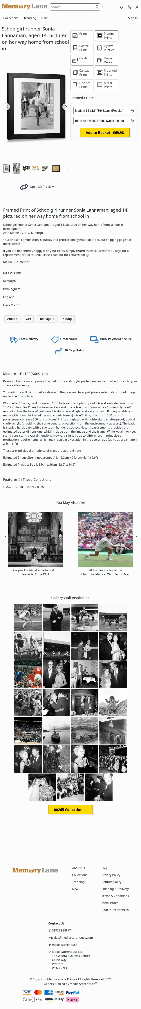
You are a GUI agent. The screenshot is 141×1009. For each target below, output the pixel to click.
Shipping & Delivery (115, 889)
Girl (28, 319)
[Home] (25, 10)
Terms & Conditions (115, 896)
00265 (41, 487)
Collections (11, 18)
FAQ (104, 868)
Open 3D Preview (41, 187)
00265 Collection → (70, 809)
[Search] (97, 7)
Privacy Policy (111, 875)
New (44, 18)
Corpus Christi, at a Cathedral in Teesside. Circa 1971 (35, 572)
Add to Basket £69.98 (105, 132)
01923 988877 (61, 930)
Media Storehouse (82, 984)
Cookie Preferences (115, 910)
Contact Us (56, 923)
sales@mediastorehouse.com (72, 938)
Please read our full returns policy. (65, 255)
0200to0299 (26, 487)
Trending (30, 18)
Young (67, 319)
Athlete (12, 319)
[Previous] (6, 106)
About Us (78, 868)
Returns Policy (111, 882)
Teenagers (47, 319)
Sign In (133, 18)
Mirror (10, 487)
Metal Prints (110, 903)
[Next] (65, 106)
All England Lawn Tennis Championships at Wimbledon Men (105, 572)
